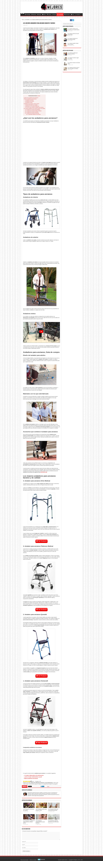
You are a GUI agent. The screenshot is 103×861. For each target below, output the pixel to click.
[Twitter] (73, 20)
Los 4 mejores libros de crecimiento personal (53, 810)
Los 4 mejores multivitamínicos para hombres (40, 822)
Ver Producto (42, 541)
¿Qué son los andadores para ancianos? (31, 97)
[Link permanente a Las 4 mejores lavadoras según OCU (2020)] (65, 59)
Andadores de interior (29, 100)
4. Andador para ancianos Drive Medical (32, 109)
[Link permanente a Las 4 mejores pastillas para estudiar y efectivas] (65, 54)
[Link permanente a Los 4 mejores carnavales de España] (29, 805)
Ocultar (38, 95)
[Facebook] (71, 20)
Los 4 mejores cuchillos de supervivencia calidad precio (29, 822)
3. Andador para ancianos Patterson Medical (33, 110)
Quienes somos (64, 859)
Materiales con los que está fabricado (32, 106)
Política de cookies (33, 859)
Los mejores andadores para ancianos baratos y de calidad (34, 108)
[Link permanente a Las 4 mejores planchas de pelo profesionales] (65, 34)
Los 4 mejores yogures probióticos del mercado (53, 821)
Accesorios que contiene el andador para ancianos (34, 107)
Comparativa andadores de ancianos (33, 114)
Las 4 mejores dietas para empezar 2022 (41, 810)
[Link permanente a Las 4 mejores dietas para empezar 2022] (41, 805)
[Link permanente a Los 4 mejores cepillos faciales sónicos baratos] (65, 44)
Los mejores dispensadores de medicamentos (34, 775)
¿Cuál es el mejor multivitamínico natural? (33, 776)
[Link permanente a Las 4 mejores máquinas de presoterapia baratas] (65, 39)
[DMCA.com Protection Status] (41, 859)
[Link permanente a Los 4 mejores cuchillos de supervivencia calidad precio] (29, 816)
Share (43, 786)
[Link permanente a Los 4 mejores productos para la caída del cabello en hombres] (65, 68)
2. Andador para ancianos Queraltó (31, 112)
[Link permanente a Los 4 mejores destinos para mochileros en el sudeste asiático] (65, 30)
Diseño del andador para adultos (31, 104)
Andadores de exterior (29, 101)
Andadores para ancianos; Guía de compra (31, 103)
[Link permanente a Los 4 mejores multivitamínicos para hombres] (41, 816)
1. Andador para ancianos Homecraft (32, 113)
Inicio (22, 14)
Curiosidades (27, 19)
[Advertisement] (41, 71)
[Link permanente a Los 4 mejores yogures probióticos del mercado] (54, 816)
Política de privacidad (24, 859)
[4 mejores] (52, 10)
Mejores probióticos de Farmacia (31, 778)
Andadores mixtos (29, 102)
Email (23, 844)
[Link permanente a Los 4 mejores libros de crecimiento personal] (54, 805)
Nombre (23, 841)
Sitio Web (24, 847)
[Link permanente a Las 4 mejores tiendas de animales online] (65, 64)
